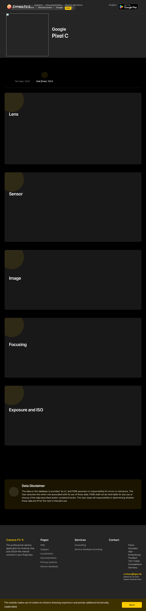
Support (38, 5)
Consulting (80, 545)
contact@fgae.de (132, 574)
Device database (74, 6)
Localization (46, 553)
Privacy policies (48, 562)
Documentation (54, 5)
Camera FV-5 (21, 6)
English (112, 5)
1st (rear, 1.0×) (22, 81)
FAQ (42, 545)
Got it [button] (132, 605)
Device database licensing (88, 549)
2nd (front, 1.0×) (44, 81)
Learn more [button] (11, 606)
